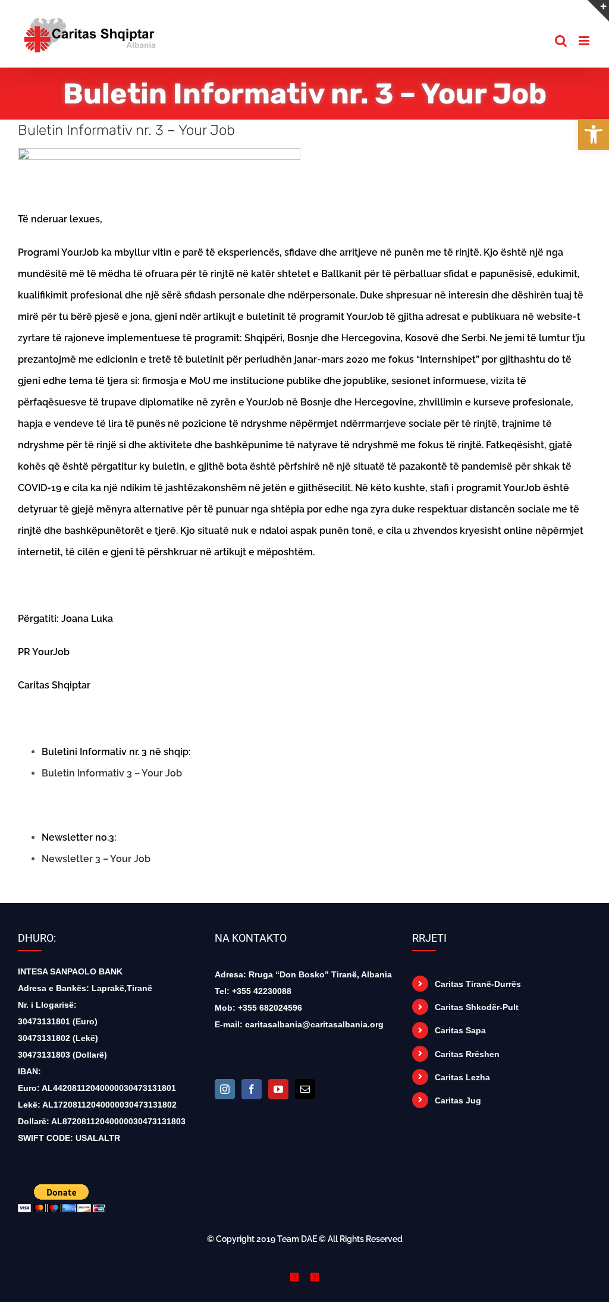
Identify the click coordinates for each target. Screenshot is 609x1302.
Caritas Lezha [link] (462, 1077)
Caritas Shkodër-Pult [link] (477, 1007)
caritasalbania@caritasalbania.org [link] (314, 1024)
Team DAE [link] (297, 1239)
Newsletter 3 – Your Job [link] (96, 858)
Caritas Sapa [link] (460, 1030)
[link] (593, 134)
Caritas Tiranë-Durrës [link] (478, 984)
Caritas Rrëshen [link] (467, 1054)
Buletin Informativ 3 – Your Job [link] (112, 773)
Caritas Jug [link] (458, 1100)
